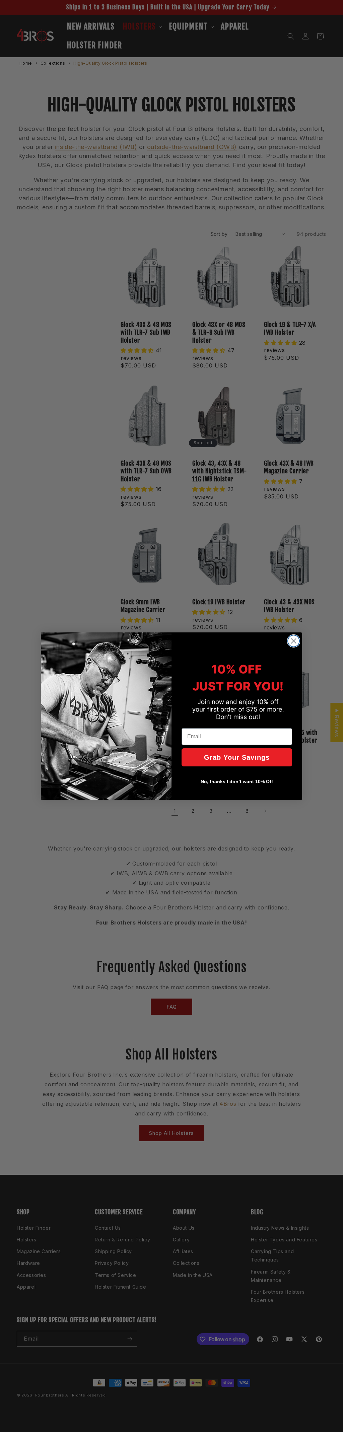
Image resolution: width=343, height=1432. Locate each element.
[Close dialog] (293, 641)
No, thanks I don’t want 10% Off (237, 781)
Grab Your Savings (237, 757)
